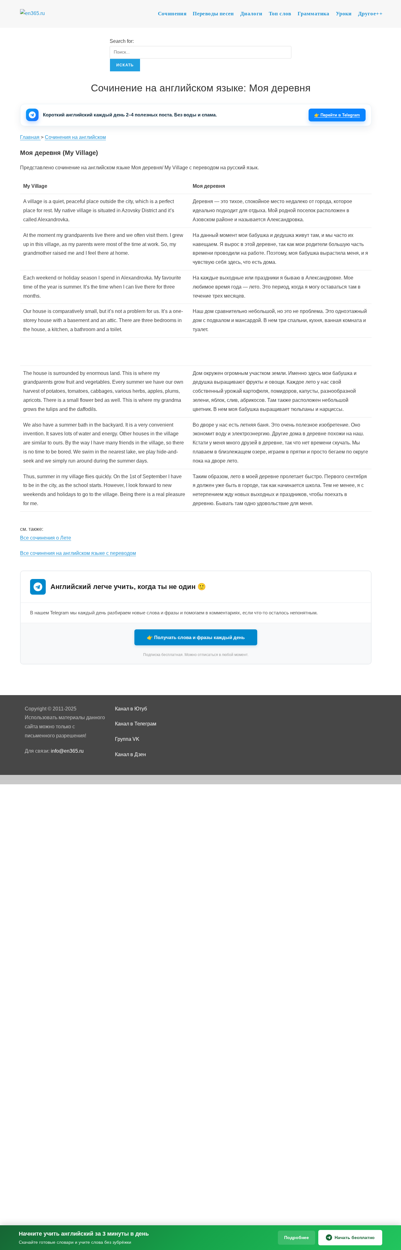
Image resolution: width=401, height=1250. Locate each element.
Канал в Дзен (130, 754)
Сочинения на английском (75, 137)
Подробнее (296, 1237)
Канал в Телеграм (135, 723)
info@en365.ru (67, 751)
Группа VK (127, 739)
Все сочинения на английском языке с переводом (78, 553)
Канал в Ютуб (131, 708)
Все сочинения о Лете (45, 537)
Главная (30, 137)
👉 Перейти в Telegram (337, 115)
